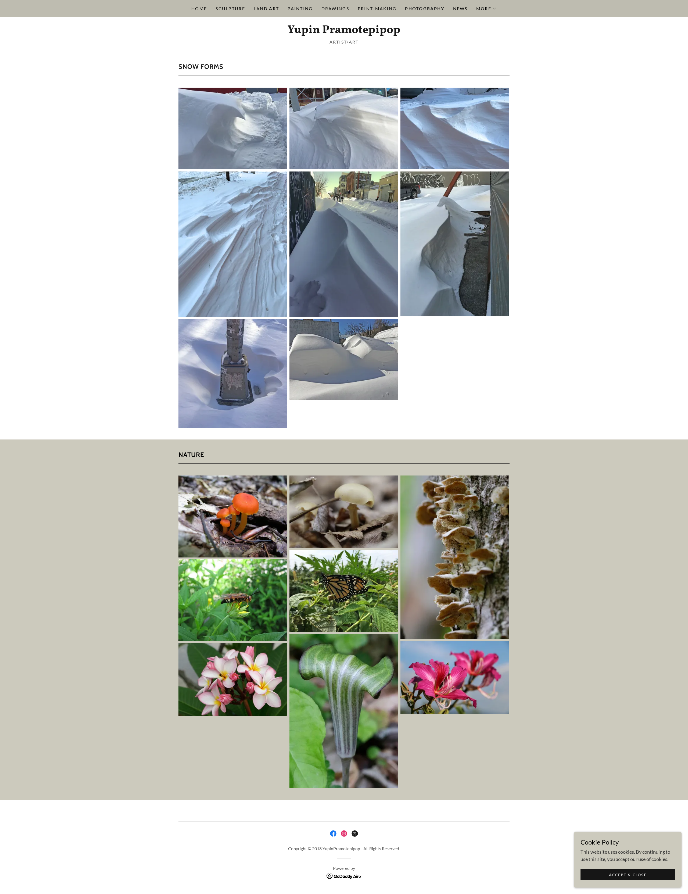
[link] (344, 31)
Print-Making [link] (377, 8)
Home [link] (199, 8)
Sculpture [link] (230, 8)
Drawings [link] (335, 8)
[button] (486, 8)
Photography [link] (424, 8)
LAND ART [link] (266, 8)
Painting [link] (300, 8)
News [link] (460, 8)
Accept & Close (627, 874)
